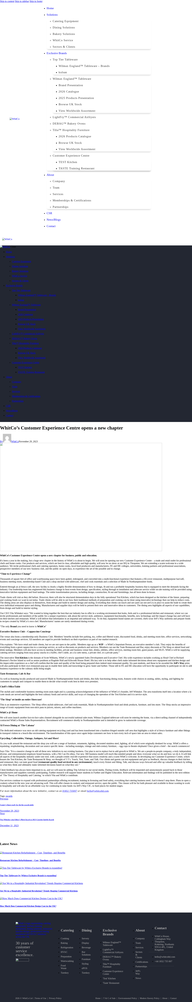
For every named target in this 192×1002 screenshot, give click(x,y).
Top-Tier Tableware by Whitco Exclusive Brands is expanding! (28, 875)
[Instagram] (175, 118)
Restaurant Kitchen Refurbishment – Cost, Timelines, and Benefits (30, 860)
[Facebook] (171, 118)
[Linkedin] (166, 118)
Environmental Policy (127, 998)
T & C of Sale (109, 998)
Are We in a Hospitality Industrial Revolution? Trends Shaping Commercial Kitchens (39, 891)
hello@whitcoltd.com (98, 791)
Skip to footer (36, 1)
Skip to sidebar (22, 1)
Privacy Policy (55, 998)
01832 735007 (69, 791)
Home (97, 998)
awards (9, 796)
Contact (173, 998)
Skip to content (7, 1)
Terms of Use (40, 998)
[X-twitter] (180, 118)
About (164, 998)
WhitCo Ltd (27, 998)
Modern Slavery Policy (149, 998)
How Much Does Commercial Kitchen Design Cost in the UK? (28, 906)
